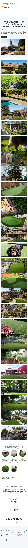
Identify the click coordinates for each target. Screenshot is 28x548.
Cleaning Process (7, 536)
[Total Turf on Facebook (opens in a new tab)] (3, 535)
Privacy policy (13, 533)
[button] (25, 7)
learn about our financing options (13, 4)
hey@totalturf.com (19, 534)
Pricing (7, 540)
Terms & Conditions (13, 532)
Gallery (2, 534)
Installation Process (7, 534)
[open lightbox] (14, 67)
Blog (6, 539)
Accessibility (13, 536)
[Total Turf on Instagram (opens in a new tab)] (1, 535)
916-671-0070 (19, 535)
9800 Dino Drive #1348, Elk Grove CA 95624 (19, 532)
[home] (6, 7)
